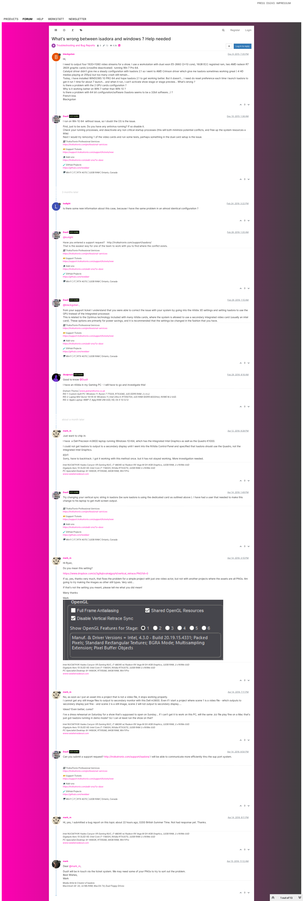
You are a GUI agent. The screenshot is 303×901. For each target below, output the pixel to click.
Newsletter (77, 19)
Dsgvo (270, 3)
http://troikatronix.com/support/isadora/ (127, 756)
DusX (66, 116)
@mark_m (74, 866)
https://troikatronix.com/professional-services (85, 144)
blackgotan (69, 54)
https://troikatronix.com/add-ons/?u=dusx (83, 160)
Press (261, 3)
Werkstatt (56, 19)
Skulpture (68, 374)
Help (40, 19)
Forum (27, 19)
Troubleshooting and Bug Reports (75, 45)
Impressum (283, 3)
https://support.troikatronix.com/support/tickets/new (88, 152)
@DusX (84, 379)
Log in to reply (243, 46)
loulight (66, 203)
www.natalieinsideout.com (76, 474)
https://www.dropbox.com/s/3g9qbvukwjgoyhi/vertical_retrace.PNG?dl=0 (105, 573)
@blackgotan (70, 304)
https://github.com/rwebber (76, 167)
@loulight (68, 237)
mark (65, 861)
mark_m (67, 430)
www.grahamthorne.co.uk (92, 391)
